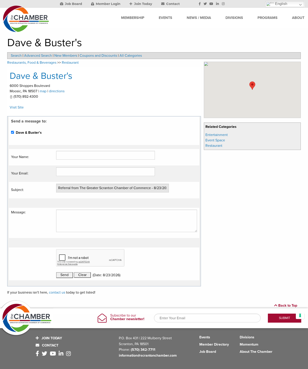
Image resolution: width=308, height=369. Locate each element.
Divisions (247, 337)
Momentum (249, 344)
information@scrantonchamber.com (148, 355)
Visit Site (17, 107)
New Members (65, 55)
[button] (252, 85)
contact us (57, 292)
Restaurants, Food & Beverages (31, 62)
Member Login (107, 4)
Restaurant (213, 145)
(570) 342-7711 (143, 349)
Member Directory (214, 344)
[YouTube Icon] (211, 4)
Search (16, 55)
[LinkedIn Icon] (217, 4)
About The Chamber (256, 351)
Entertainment (216, 135)
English (280, 4)
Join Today (142, 4)
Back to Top (287, 305)
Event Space (215, 140)
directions (56, 91)
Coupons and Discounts (98, 55)
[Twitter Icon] (205, 4)
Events (204, 337)
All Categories (131, 55)
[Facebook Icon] (200, 4)
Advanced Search (38, 55)
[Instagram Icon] (223, 4)
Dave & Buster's (41, 75)
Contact (172, 4)
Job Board (73, 4)
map (43, 91)
